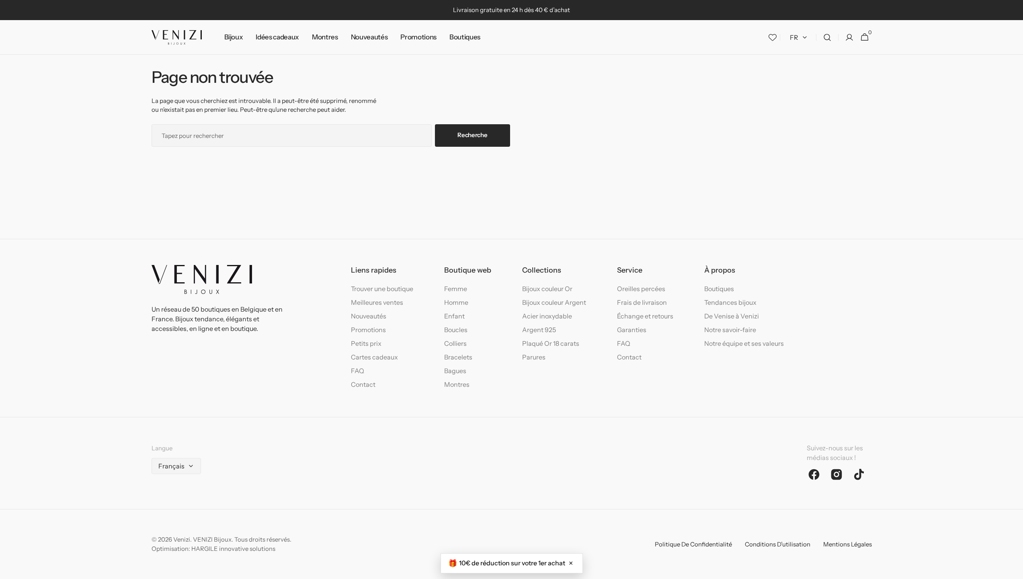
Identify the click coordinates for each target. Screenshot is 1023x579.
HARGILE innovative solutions (233, 548)
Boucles (455, 330)
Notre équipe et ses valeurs (744, 343)
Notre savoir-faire (730, 330)
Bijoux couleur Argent (554, 302)
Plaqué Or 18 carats (550, 343)
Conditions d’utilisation (777, 544)
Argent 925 (539, 330)
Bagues (455, 371)
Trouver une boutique (382, 289)
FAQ (357, 371)
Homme (456, 302)
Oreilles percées (641, 289)
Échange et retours (645, 316)
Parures (533, 357)
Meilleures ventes (377, 302)
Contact (363, 384)
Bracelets (458, 357)
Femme (455, 289)
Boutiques (719, 289)
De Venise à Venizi (731, 316)
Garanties (631, 330)
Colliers (455, 343)
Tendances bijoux (730, 302)
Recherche (472, 135)
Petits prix (366, 343)
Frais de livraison (642, 302)
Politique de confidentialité (693, 544)
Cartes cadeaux (374, 357)
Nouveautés (368, 316)
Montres (456, 384)
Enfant (454, 316)
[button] (827, 37)
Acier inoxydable (547, 316)
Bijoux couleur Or (547, 289)
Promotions (368, 330)
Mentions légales (847, 544)
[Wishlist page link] (773, 37)
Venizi (181, 539)
